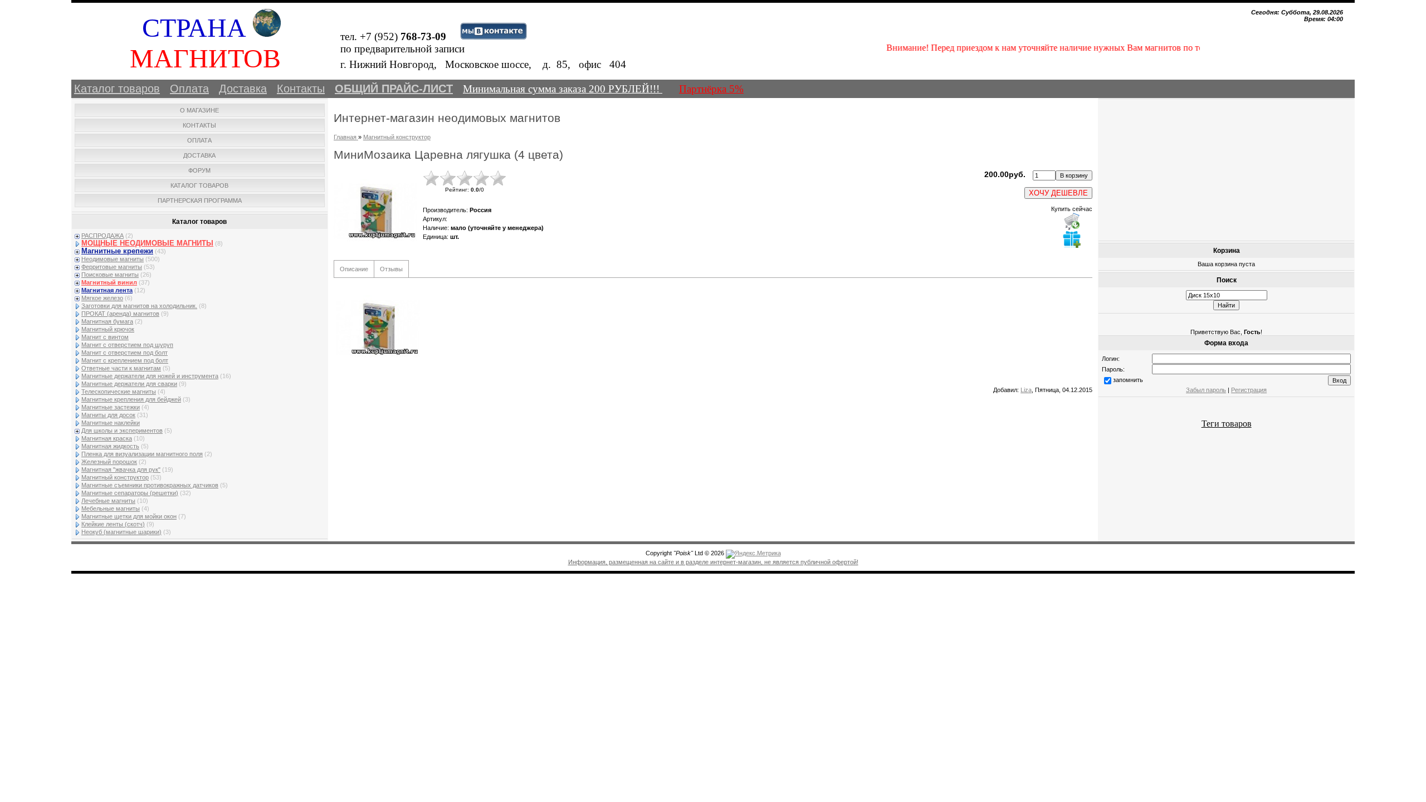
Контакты (301, 88)
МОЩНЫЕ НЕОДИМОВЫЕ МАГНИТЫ (147, 243)
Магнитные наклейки (110, 422)
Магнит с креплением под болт (124, 360)
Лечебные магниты (108, 500)
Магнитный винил (109, 282)
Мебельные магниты (110, 508)
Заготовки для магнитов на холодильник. (139, 305)
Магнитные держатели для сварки (129, 383)
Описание (354, 269)
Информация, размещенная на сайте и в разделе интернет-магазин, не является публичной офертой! (713, 562)
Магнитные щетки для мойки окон (129, 516)
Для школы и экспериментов (122, 430)
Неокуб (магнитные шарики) (121, 532)
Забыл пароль (1206, 390)
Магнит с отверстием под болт (124, 352)
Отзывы (391, 269)
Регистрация (1249, 390)
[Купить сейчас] (1072, 221)
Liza (1026, 390)
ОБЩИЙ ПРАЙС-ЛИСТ (394, 88)
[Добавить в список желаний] (1072, 239)
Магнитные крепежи (117, 251)
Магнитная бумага (107, 321)
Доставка (243, 88)
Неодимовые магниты (112, 259)
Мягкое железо (102, 298)
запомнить (1128, 379)
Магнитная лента (107, 290)
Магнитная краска (106, 438)
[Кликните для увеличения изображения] (375, 211)
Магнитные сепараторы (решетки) (129, 493)
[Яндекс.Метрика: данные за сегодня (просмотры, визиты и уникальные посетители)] (753, 554)
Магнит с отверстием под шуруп (127, 344)
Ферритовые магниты (111, 266)
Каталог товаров (117, 88)
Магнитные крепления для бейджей (131, 399)
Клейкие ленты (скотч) (113, 524)
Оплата (189, 88)
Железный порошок (109, 461)
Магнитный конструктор (115, 477)
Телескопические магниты (118, 391)
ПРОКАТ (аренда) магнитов (120, 313)
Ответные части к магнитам (121, 368)
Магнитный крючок (107, 329)
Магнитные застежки (110, 407)
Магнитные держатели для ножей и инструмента (149, 376)
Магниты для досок (108, 415)
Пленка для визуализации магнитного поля (142, 454)
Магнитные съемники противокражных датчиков (149, 485)
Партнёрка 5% (711, 89)
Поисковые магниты (110, 274)
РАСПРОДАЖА (102, 235)
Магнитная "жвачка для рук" (120, 469)
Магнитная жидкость (110, 446)
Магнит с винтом (105, 337)
